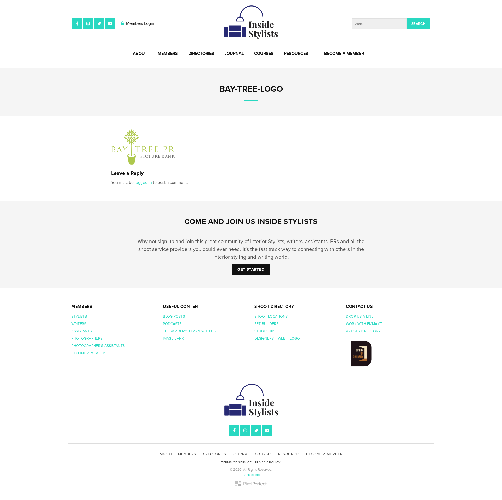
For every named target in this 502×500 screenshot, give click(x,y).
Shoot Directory (274, 306)
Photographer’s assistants (98, 346)
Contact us (359, 306)
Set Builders (266, 324)
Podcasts (172, 324)
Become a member (88, 353)
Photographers (86, 338)
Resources (296, 53)
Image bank (174, 338)
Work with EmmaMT (364, 324)
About (140, 53)
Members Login (139, 23)
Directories (201, 53)
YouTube (110, 23)
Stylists (79, 316)
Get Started (250, 269)
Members (168, 53)
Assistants (81, 331)
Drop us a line (360, 316)
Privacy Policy (268, 462)
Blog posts (174, 316)
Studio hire (265, 331)
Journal (234, 53)
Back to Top (251, 475)
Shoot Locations (271, 316)
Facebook (77, 23)
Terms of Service (236, 462)
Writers (78, 324)
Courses (263, 53)
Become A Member (344, 53)
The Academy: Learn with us (189, 331)
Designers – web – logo (277, 338)
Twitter (99, 23)
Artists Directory (363, 331)
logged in (143, 182)
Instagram (88, 23)
